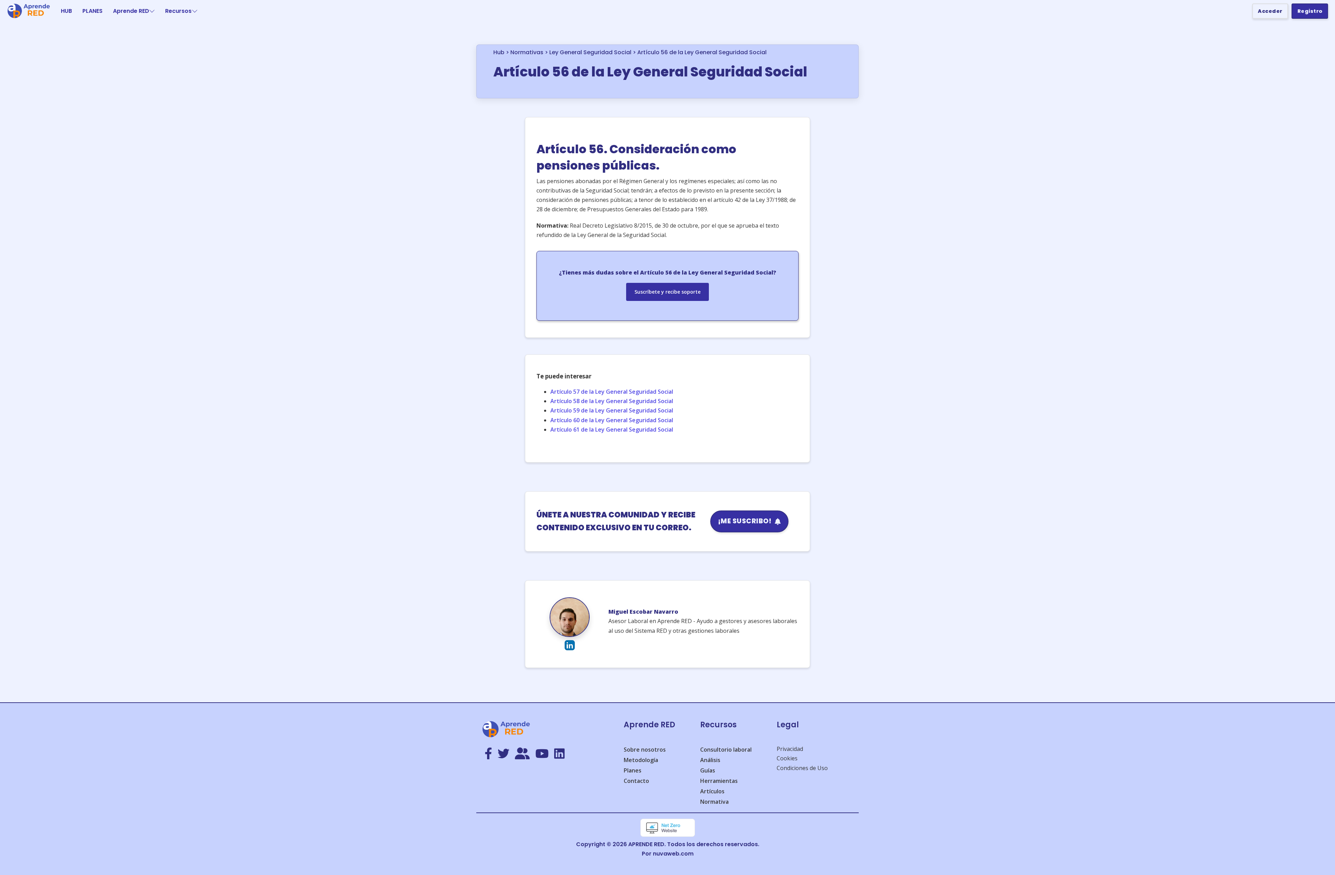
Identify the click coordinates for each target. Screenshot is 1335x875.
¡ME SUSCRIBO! (745, 521)
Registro (1309, 11)
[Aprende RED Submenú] (152, 11)
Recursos (178, 11)
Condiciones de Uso (802, 768)
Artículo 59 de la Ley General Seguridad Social (611, 410)
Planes (632, 770)
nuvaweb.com (673, 854)
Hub (498, 52)
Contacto (636, 781)
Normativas (526, 52)
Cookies (787, 758)
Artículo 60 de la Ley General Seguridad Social (611, 420)
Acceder (1270, 11)
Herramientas (719, 781)
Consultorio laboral (726, 749)
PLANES (92, 11)
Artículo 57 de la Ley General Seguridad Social (611, 391)
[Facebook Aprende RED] (488, 754)
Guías (707, 770)
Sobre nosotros (645, 749)
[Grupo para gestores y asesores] (522, 754)
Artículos (712, 791)
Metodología (641, 760)
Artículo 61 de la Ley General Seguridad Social (611, 429)
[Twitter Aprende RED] (503, 754)
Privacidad (790, 749)
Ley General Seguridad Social (590, 52)
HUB (66, 11)
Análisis (710, 760)
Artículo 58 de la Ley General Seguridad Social (611, 401)
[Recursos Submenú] (194, 11)
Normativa (714, 802)
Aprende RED (131, 11)
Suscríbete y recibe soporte (667, 291)
